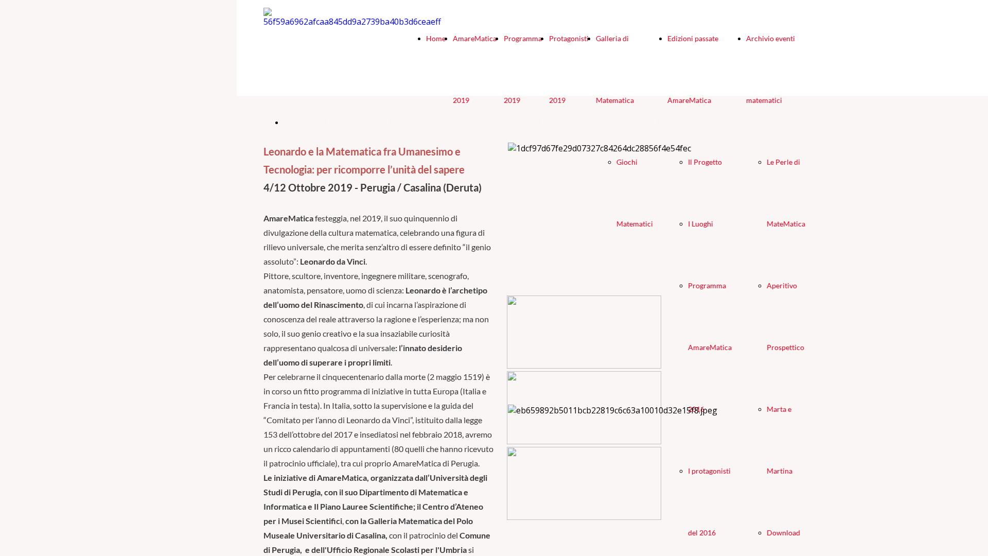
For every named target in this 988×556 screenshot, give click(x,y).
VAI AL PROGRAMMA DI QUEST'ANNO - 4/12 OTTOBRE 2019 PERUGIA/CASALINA (482, 122)
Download (783, 532)
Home (436, 38)
